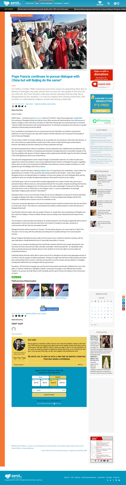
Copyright (109, 477)
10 (92, 311)
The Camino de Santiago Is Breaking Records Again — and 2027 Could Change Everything (104, 192)
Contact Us (116, 477)
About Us (67, 477)
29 (108, 317)
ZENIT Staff (29, 104)
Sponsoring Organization (88, 477)
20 (101, 314)
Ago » (95, 324)
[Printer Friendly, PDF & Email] (16, 277)
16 (111, 311)
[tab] (96, 438)
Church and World (46, 3)
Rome (37, 3)
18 (95, 314)
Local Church (27, 15)
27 (101, 317)
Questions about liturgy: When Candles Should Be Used (104, 223)
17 (92, 314)
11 (95, 311)
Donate (66, 3)
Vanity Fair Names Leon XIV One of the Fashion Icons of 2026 (94, 360)
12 (98, 311)
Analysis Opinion (16, 15)
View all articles (17, 334)
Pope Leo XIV (30, 3)
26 (98, 317)
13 (101, 311)
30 (111, 317)
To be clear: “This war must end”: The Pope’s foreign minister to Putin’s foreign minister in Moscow (101, 161)
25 (95, 317)
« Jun (91, 324)
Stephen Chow (45, 170)
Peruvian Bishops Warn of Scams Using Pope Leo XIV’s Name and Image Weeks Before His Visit (101, 135)
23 (111, 314)
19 (98, 314)
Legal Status (101, 477)
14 (104, 311)
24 (92, 317)
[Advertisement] (49, 429)
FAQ (72, 477)
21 (104, 314)
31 (92, 321)
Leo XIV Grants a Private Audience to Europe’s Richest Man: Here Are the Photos (104, 213)
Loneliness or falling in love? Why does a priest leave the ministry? (104, 202)
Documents (58, 3)
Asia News (37, 118)
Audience (77, 477)
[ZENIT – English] (14, 3)
